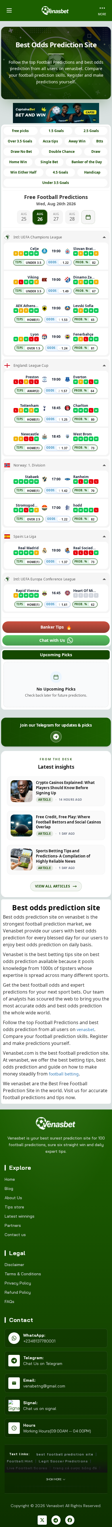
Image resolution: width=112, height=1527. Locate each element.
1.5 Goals (56, 130)
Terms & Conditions (23, 1273)
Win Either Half (23, 172)
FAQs (9, 1301)
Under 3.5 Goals (55, 182)
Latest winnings (19, 1216)
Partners (13, 1225)
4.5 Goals (60, 172)
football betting (64, 1074)
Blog (9, 1188)
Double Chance (62, 151)
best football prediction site (64, 1454)
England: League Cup (30, 365)
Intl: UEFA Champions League (37, 237)
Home (10, 1179)
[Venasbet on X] (42, 1520)
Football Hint (20, 1461)
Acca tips (50, 141)
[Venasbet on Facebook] (69, 1520)
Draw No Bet (21, 151)
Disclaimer (14, 1264)
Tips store (14, 1207)
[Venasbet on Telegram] (56, 1520)
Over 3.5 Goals (20, 141)
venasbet (85, 1029)
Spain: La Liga (24, 536)
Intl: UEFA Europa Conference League (44, 579)
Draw (95, 151)
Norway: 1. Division (29, 465)
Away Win (77, 141)
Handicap (92, 172)
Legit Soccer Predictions (63, 1461)
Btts (99, 141)
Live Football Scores (27, 1468)
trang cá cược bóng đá (75, 1468)
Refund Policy (18, 1292)
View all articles (52, 886)
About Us (13, 1197)
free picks (20, 130)
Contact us (15, 1234)
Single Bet (49, 161)
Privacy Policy (18, 1283)
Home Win (18, 161)
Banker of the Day (87, 161)
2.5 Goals (91, 130)
